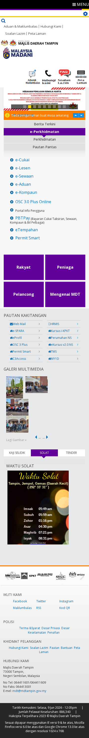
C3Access (19, 359)
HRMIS (54, 324)
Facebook (20, 601)
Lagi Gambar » (16, 440)
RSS (38, 608)
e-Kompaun (26, 192)
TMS (54, 351)
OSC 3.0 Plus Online (33, 202)
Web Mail (19, 324)
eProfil (17, 338)
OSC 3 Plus (20, 345)
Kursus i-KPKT (60, 331)
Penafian (53, 632)
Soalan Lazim (15, 33)
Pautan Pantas (45, 147)
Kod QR (64, 608)
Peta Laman (37, 33)
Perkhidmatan (44, 139)
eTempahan (26, 230)
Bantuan (66, 648)
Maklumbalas (22, 608)
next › (48, 437)
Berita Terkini (44, 124)
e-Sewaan (24, 176)
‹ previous (35, 437)
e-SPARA (18, 331)
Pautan (54, 648)
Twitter (41, 601)
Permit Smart (27, 238)
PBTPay (22, 218)
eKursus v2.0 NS (62, 345)
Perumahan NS (61, 338)
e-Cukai (22, 160)
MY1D (55, 359)
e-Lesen (22, 168)
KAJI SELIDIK (17, 453)
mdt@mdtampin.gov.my (29, 691)
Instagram (66, 601)
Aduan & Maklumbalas (21, 26)
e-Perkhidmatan (44, 131)
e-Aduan (23, 184)
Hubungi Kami (51, 26)
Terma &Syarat (29, 628)
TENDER (71, 453)
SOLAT (49, 453)
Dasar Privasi (51, 628)
